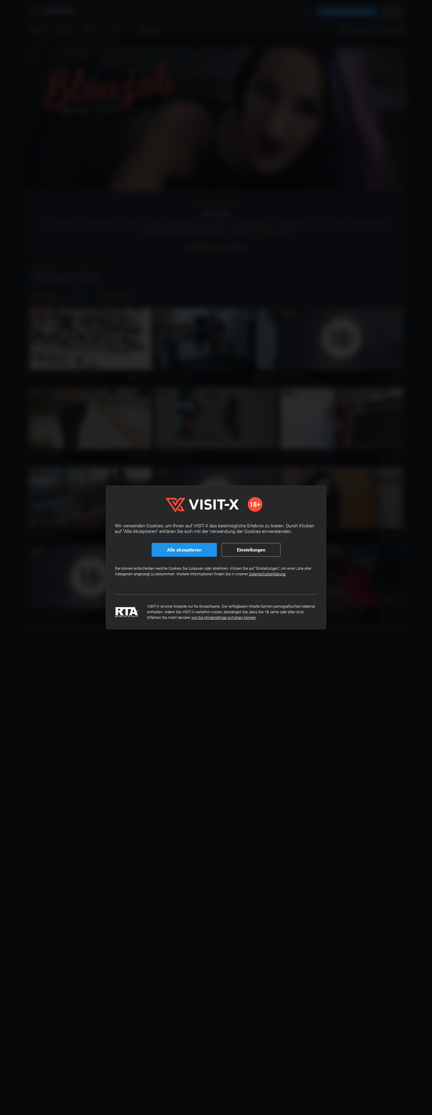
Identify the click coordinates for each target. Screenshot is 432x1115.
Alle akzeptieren (184, 550)
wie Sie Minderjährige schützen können (223, 617)
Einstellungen (251, 550)
